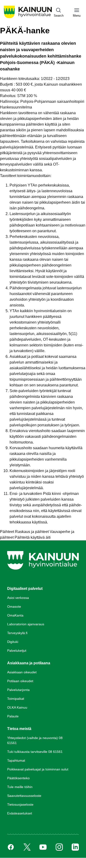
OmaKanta (15, 615)
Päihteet (7, 532)
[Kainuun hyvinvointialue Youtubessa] (43, 847)
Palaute (13, 716)
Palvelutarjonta (18, 690)
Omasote (14, 606)
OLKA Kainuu (17, 707)
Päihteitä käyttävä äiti (33, 537)
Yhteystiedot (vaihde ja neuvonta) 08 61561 (35, 740)
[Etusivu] (28, 18)
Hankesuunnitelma (16, 107)
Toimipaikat (15, 698)
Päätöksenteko (18, 778)
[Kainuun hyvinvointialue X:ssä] (27, 847)
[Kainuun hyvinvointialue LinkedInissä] (75, 847)
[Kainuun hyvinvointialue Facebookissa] (10, 847)
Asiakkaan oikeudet (22, 672)
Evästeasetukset (19, 813)
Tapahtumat (16, 760)
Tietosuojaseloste (20, 804)
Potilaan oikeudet (20, 681)
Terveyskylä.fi (17, 633)
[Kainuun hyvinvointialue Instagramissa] (59, 847)
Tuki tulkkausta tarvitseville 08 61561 (35, 752)
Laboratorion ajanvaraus (25, 624)
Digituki (12, 642)
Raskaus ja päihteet (32, 532)
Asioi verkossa (18, 598)
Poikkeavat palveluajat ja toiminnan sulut (37, 769)
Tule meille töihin (19, 787)
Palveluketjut (16, 650)
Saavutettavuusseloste (24, 796)
